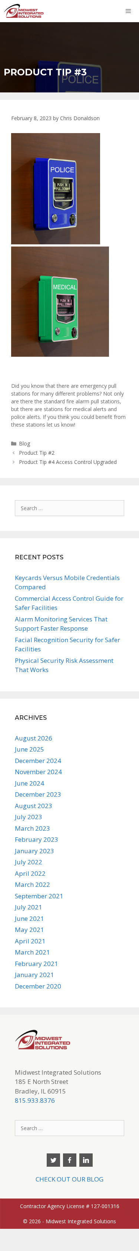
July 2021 (28, 907)
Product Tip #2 (36, 452)
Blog (24, 443)
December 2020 (38, 986)
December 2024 (38, 760)
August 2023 (33, 805)
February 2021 (36, 963)
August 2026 (33, 738)
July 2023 (28, 817)
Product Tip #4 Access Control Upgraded (68, 461)
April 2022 (30, 873)
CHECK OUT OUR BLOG (69, 1179)
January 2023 (34, 851)
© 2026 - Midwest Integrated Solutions (69, 1221)
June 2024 (29, 783)
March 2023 (32, 828)
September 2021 (39, 896)
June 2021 (29, 918)
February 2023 (36, 839)
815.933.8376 (35, 1100)
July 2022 (28, 862)
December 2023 (38, 794)
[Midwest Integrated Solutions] (24, 11)
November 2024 (38, 771)
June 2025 (29, 749)
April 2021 (30, 941)
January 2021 (34, 974)
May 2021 (29, 929)
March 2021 (32, 952)
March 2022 (32, 884)
